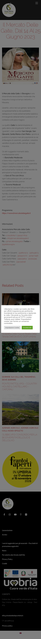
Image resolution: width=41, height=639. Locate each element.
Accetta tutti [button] (27, 327)
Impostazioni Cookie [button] (12, 327)
